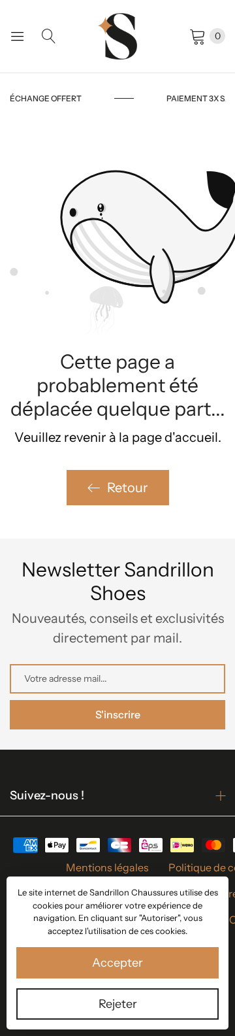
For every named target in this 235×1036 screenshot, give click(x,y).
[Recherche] (49, 36)
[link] (80, 99)
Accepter (117, 963)
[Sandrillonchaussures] (117, 36)
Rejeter (118, 1004)
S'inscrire (117, 714)
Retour (127, 487)
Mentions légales (107, 867)
